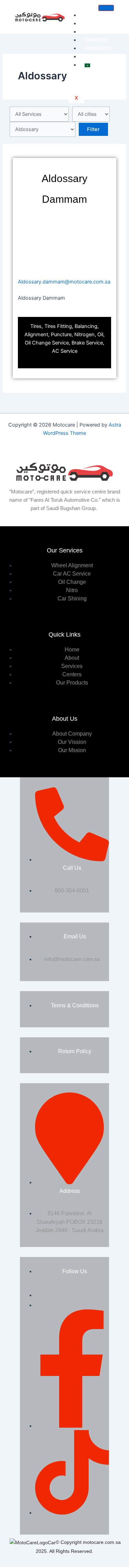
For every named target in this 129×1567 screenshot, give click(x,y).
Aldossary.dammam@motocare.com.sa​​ (64, 282)
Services (96, 31)
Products (98, 48)
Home (92, 15)
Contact (96, 56)
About (93, 23)
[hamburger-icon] (106, 8)
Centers (96, 40)
